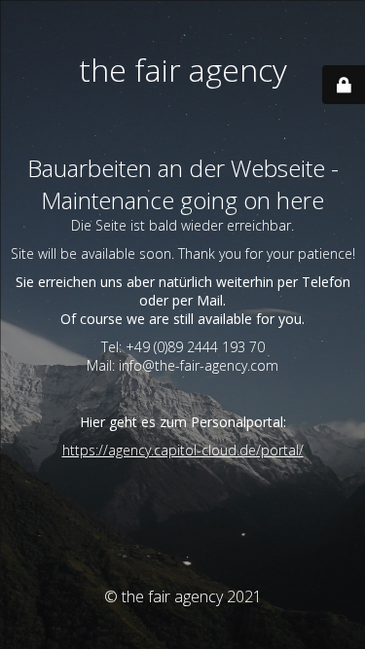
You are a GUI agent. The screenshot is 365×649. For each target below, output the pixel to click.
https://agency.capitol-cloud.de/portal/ (183, 450)
